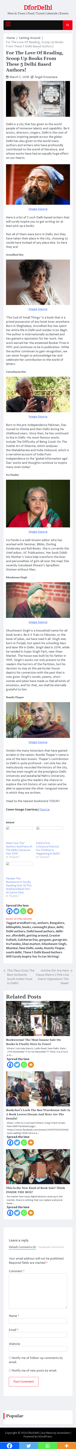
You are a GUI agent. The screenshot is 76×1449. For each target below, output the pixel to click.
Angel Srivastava (46, 77)
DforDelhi (38, 7)
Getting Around (23, 919)
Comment (17, 1271)
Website (14, 1344)
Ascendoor (63, 1433)
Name (14, 1316)
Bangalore (57, 923)
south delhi (14, 952)
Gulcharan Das (28, 940)
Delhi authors (15, 931)
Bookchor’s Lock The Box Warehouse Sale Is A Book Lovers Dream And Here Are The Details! (38, 1114)
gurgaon (45, 940)
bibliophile (13, 927)
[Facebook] (9, 911)
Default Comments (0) (22, 1247)
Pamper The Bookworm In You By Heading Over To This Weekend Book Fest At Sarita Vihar (19, 885)
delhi (59, 927)
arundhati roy (26, 923)
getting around (37, 936)
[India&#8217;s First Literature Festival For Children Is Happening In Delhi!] (49, 833)
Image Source (38, 209)
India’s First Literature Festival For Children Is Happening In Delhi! (48, 848)
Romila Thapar (54, 948)
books (26, 927)
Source (45, 810)
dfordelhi (18, 936)
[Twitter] (16, 911)
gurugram (59, 940)
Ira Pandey (13, 944)
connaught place (43, 927)
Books (9, 919)
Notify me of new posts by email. (34, 1371)
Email (13, 1330)
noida (39, 948)
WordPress (45, 1436)
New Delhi (26, 948)
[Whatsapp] (23, 911)
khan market (31, 944)
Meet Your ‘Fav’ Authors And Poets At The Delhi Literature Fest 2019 (19, 848)
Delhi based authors (40, 931)
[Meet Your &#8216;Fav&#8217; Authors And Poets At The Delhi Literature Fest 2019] (19, 833)
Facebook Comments (51, 1247)
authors (42, 923)
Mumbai (12, 948)
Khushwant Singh (54, 944)
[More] (30, 911)
